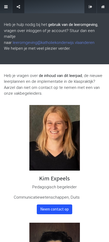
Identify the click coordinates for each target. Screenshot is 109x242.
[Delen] (18, 6)
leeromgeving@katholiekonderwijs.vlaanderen (53, 42)
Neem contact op (54, 209)
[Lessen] (6, 6)
